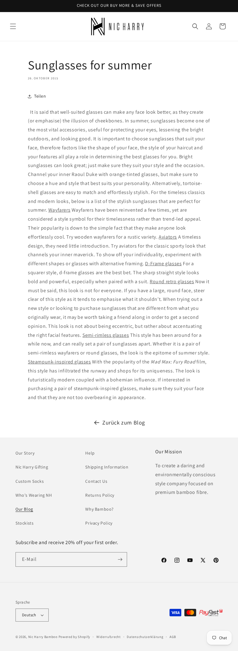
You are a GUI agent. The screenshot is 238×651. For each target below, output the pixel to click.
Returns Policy (99, 495)
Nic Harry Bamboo (43, 637)
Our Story (24, 453)
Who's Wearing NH (33, 495)
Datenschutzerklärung (145, 637)
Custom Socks (29, 481)
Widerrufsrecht (108, 637)
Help (90, 453)
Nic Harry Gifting (31, 467)
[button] (13, 26)
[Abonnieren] (120, 559)
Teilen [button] (40, 96)
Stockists (24, 523)
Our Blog (24, 509)
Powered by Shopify (74, 637)
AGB (173, 637)
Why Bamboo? (99, 509)
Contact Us (96, 481)
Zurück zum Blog (123, 422)
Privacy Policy (98, 523)
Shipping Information (106, 467)
